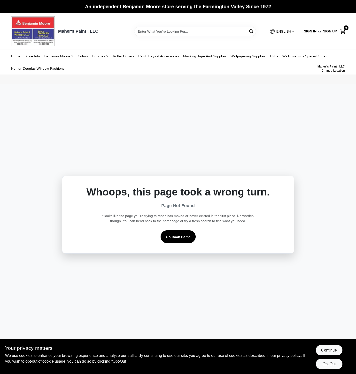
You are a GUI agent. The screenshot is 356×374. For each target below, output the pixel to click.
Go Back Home (178, 237)
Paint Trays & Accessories (158, 56)
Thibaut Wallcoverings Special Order (298, 56)
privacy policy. (289, 355)
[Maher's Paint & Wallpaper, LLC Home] (33, 31)
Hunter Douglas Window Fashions (38, 68)
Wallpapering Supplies (248, 56)
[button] (281, 31)
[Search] (251, 31)
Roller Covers (123, 56)
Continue (329, 350)
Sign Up (330, 31)
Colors (83, 56)
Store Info (32, 56)
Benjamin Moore (57, 56)
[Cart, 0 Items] (342, 31)
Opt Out (329, 364)
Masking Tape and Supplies (204, 56)
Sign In (310, 31)
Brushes (98, 56)
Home (16, 56)
